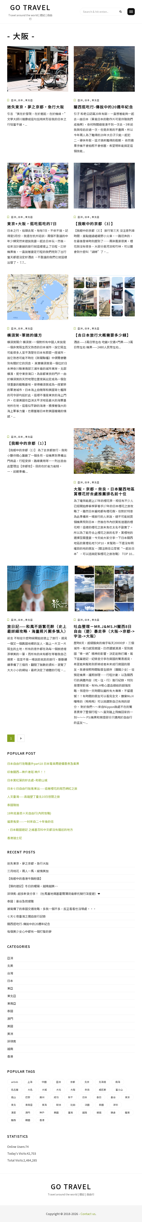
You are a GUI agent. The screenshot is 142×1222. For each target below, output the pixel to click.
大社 (58, 1089)
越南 (10, 1049)
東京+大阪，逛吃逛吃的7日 (32, 223)
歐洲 (58, 1104)
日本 (20, 100)
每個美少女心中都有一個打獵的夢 (29, 931)
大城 (44, 1089)
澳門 (10, 1018)
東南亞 (11, 1003)
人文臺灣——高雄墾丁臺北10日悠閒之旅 (33, 796)
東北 (13, 1104)
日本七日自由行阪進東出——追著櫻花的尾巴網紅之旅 (42, 788)
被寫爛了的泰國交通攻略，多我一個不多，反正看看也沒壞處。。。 (51, 908)
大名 (30, 1089)
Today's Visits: (17, 1153)
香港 (10, 1056)
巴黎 (27, 1097)
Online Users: (16, 1146)
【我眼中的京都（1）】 (27, 443)
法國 (87, 1104)
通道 (99, 1112)
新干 (70, 1097)
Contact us (88, 1213)
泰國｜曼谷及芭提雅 (20, 901)
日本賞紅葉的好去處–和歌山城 (27, 780)
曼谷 (113, 1097)
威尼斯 (102, 1089)
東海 (44, 1104)
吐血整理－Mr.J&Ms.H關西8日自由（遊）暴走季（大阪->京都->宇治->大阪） (104, 631)
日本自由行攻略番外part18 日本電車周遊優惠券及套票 (43, 763)
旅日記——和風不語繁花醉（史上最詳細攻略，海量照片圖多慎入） (37, 629)
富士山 (119, 1089)
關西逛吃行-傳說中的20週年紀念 (103, 106)
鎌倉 (113, 1112)
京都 (72, 1082)
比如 (72, 1104)
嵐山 (13, 1097)
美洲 (10, 1033)
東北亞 (29, 100)
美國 (10, 1026)
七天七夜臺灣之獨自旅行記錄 (26, 916)
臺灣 (70, 1112)
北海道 (102, 1082)
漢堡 (13, 1112)
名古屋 (14, 1089)
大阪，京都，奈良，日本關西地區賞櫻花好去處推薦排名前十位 (104, 491)
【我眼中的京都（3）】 (94, 223)
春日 (99, 1097)
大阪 (72, 1089)
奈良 (87, 1089)
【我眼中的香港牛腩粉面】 (25, 878)
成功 (56, 1097)
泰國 (10, 1011)
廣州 (42, 1097)
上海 (30, 1082)
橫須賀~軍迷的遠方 (24, 335)
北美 (10, 965)
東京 (127, 1097)
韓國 (27, 1120)
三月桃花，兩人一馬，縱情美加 (28, 871)
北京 (86, 1082)
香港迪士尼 (14, 838)
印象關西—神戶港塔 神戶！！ (26, 772)
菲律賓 (11, 1041)
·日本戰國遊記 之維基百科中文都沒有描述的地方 (40, 829)
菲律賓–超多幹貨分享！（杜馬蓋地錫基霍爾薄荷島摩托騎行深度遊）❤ (53, 893)
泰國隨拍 (13, 805)
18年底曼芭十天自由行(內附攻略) (29, 813)
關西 (13, 1120)
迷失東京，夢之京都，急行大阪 (35, 106)
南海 (117, 1082)
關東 (127, 1112)
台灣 (10, 973)
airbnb (14, 1082)
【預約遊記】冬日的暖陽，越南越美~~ (32, 886)
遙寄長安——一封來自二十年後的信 (30, 821)
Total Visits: (15, 1160)
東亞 (10, 988)
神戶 (42, 1112)
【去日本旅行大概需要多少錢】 (102, 335)
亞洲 (13, 100)
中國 (44, 1082)
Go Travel (30, 7)
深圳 (115, 1104)
